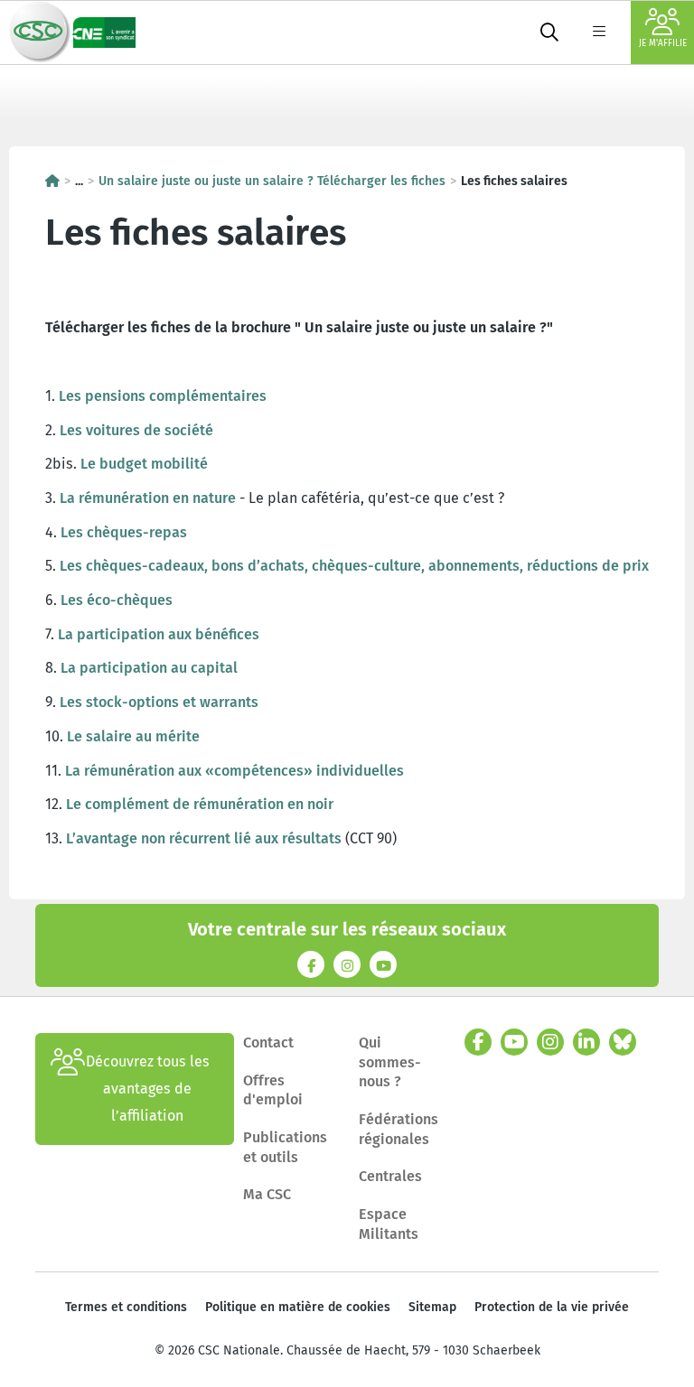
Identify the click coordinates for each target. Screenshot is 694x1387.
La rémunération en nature (148, 498)
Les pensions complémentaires (163, 396)
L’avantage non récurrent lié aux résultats (204, 838)
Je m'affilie (663, 43)
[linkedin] (586, 1042)
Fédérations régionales (398, 1129)
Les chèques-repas (124, 532)
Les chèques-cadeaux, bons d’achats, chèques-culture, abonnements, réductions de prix (354, 565)
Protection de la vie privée (551, 1307)
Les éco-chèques (117, 600)
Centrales (390, 1176)
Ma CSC (267, 1194)
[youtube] (514, 1042)
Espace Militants (388, 1224)
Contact (268, 1042)
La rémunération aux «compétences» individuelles (234, 770)
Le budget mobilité (144, 463)
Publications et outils (285, 1147)
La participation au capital (149, 667)
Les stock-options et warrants (159, 702)
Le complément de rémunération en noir (199, 804)
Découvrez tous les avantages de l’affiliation (148, 1088)
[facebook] (478, 1042)
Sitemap (432, 1307)
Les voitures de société (136, 430)
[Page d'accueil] (52, 181)
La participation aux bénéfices (158, 634)
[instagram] (550, 1042)
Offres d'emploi (273, 1090)
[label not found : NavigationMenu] (599, 32)
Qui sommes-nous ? (390, 1062)
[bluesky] (622, 1042)
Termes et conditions (126, 1307)
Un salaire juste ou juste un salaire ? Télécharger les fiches (271, 181)
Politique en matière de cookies (297, 1307)
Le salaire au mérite (133, 736)
